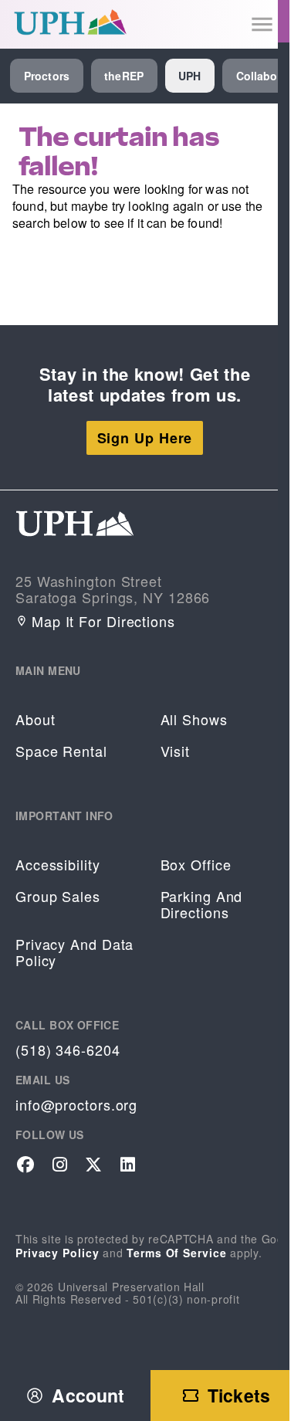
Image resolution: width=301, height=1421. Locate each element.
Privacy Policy (57, 1252)
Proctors (46, 75)
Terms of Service (176, 1252)
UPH (189, 75)
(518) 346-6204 (67, 1050)
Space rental (61, 751)
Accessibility (57, 864)
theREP (124, 75)
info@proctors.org (76, 1105)
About (35, 719)
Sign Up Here (145, 438)
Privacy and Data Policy (74, 952)
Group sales (57, 896)
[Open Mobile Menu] (262, 24)
